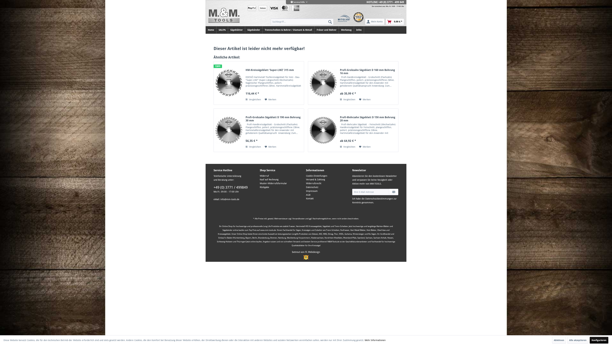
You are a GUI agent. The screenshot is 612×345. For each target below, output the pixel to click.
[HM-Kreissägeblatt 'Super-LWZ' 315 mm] (228, 83)
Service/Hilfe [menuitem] (299, 2)
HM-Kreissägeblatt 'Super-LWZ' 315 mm (270, 70)
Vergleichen (254, 99)
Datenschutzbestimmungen (379, 198)
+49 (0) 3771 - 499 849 (391, 2)
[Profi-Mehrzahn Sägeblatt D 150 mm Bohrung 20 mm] (323, 130)
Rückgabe (264, 187)
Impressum (312, 191)
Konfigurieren (599, 340)
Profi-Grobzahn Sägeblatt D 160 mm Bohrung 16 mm (367, 72)
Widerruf (264, 176)
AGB (308, 195)
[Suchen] (330, 22)
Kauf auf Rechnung (269, 179)
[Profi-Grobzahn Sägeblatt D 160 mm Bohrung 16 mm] (323, 83)
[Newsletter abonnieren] (393, 192)
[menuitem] (302, 22)
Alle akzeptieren (577, 340)
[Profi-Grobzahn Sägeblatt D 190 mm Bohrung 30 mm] (228, 130)
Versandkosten (298, 219)
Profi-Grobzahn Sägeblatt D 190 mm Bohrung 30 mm (273, 119)
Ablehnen (559, 340)
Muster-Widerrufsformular (273, 183)
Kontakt (310, 198)
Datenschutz (312, 187)
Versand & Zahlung (315, 179)
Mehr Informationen (375, 340)
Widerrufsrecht (313, 183)
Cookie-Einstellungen (316, 176)
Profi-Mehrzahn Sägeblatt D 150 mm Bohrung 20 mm (367, 119)
